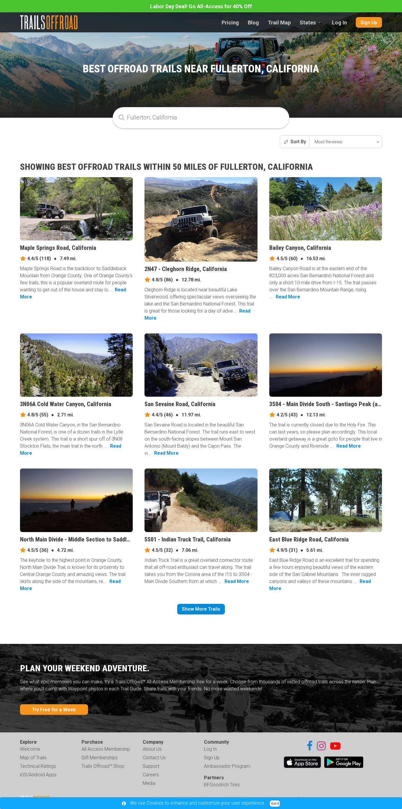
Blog (253, 22)
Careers (151, 775)
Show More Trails (201, 609)
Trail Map (279, 22)
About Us (152, 749)
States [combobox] (308, 22)
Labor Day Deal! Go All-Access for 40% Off (201, 6)
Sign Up (369, 22)
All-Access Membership (106, 749)
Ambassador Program (227, 766)
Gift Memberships (100, 757)
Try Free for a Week (54, 709)
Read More (288, 297)
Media (149, 783)
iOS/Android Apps (38, 775)
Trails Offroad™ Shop (103, 766)
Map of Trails (33, 757)
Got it (275, 803)
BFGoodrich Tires (222, 785)
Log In (339, 22)
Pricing (230, 22)
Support (151, 766)
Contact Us (154, 757)
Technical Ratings (38, 766)
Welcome (30, 749)
